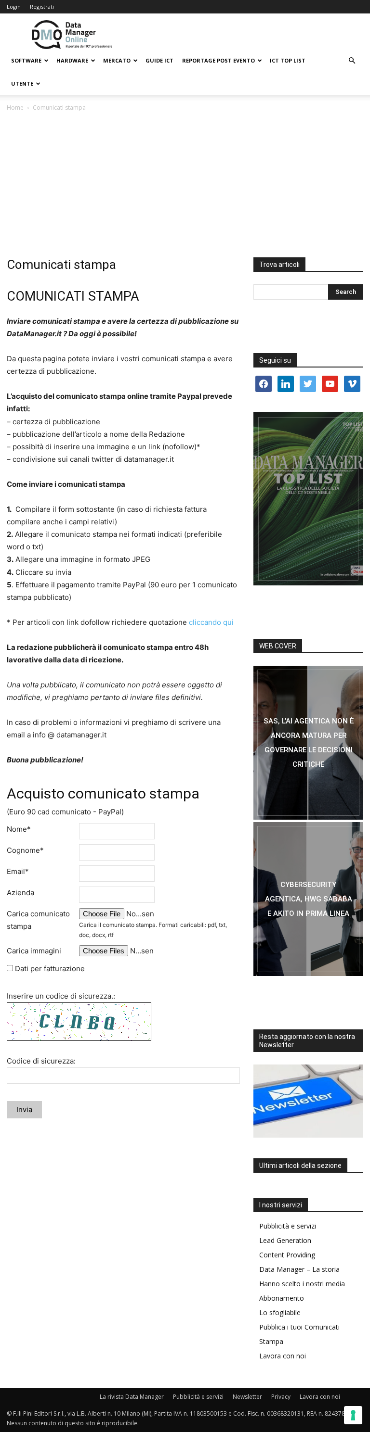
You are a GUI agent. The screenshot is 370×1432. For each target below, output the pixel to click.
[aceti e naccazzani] (308, 899)
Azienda (20, 892)
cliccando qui (211, 622)
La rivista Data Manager (132, 1397)
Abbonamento (281, 1298)
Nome (19, 829)
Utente (22, 83)
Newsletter (247, 1397)
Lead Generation (285, 1240)
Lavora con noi (282, 1355)
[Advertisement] (185, 185)
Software (26, 60)
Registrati (42, 6)
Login (14, 6)
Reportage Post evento (218, 60)
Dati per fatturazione (49, 968)
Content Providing (287, 1254)
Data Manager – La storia (299, 1269)
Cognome (25, 850)
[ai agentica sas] (308, 743)
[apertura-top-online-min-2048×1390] (308, 498)
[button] (351, 60)
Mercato (117, 60)
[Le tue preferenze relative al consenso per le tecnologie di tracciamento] (353, 1415)
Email (18, 871)
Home (15, 107)
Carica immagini (34, 950)
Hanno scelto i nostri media (302, 1283)
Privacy (281, 1397)
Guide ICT (159, 60)
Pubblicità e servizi (287, 1225)
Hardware (72, 60)
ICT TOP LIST (287, 60)
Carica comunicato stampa (38, 920)
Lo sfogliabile (280, 1312)
